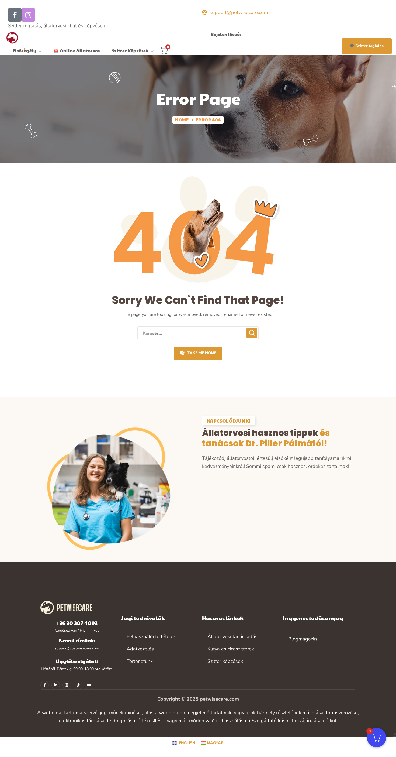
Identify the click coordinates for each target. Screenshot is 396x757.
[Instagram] (28, 15)
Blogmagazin (302, 639)
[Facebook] (15, 15)
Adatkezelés (140, 649)
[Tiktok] (78, 685)
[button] (367, 46)
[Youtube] (89, 685)
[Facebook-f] (44, 685)
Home (182, 120)
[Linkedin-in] (55, 685)
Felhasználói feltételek (151, 636)
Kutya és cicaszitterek (230, 649)
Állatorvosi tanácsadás (232, 636)
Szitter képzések (225, 661)
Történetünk (140, 661)
